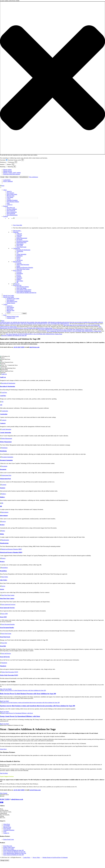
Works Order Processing (22, 264)
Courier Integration (21, 254)
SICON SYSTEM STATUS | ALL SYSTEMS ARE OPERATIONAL (50, 323)
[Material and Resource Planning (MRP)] (11, 549)
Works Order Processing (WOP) (9, 675)
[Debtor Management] (6, 438)
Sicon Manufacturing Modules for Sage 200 (14, 853)
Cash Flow (19, 235)
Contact (5, 304)
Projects (18, 257)
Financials (15, 232)
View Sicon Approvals (11, 334)
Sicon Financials (11, 213)
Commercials (16, 248)
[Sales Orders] (4, 576)
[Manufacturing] (4, 540)
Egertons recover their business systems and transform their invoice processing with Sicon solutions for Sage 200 (37, 706)
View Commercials (52, 331)
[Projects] (2, 558)
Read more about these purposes (11, 174)
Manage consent (5, 860)
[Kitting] (2, 530)
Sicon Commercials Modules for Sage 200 (14, 851)
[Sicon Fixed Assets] (5, 633)
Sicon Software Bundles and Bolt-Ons (26, 292)
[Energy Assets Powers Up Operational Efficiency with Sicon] (16, 713)
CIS (17, 252)
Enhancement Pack (21, 242)
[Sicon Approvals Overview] (7, 604)
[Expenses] (3, 484)
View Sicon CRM (43, 329)
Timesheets (19, 278)
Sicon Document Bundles (7, 627)
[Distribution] (3, 447)
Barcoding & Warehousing (23, 250)
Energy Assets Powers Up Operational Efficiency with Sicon (20, 716)
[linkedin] (1, 802)
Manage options (7, 169)
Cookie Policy (7, 180)
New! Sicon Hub (17, 225)
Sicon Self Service (5, 656)
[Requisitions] (4, 567)
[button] (52, 77)
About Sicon (10, 309)
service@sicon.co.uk (35, 790)
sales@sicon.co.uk (34, 347)
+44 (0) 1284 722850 (18, 347)
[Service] (2, 586)
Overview (19, 263)
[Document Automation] (6, 457)
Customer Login (11, 318)
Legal (8, 203)
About (5, 190)
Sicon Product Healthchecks (23, 291)
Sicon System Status (12, 194)
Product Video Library (9, 847)
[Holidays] (3, 494)
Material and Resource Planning (24, 267)
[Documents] (3, 466)
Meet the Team (10, 195)
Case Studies (10, 197)
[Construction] (4, 411)
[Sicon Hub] (3, 643)
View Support (3, 793)
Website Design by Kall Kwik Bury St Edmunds (55, 857)
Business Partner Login (13, 316)
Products (5, 206)
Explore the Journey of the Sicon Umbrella (21, 323)
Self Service (19, 260)
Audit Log (19, 233)
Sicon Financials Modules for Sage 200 (13, 850)
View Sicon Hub (67, 325)
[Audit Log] (3, 374)
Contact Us (9, 204)
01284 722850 (4, 799)
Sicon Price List (11, 207)
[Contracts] (3, 420)
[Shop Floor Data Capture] (7, 595)
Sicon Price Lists (7, 846)
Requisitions (19, 273)
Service (18, 258)
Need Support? (10, 300)
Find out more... (17, 230)
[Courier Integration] (5, 429)
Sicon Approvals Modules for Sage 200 (13, 854)
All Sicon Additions (12, 209)
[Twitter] (0, 802)
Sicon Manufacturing (12, 215)
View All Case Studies (6, 689)
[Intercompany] (4, 512)
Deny (7, 177)
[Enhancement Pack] (5, 475)
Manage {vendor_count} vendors (12, 172)
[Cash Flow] (3, 392)
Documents (19, 239)
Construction (19, 251)
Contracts (18, 236)
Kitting (18, 266)
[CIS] (1, 401)
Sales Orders (19, 280)
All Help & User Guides (13, 298)
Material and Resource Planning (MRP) (11, 552)
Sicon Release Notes (12, 301)
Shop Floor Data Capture (22, 269)
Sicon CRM (19, 245)
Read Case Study (4, 701)
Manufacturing (17, 261)
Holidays (18, 279)
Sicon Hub (3, 646)
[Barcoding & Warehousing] (7, 383)
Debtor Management (21, 238)
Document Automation (22, 241)
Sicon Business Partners (13, 201)
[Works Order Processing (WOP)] (9, 672)
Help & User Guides (8, 295)
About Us (9, 191)
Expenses (18, 276)
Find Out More (4, 773)
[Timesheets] (3, 662)
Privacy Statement (8, 181)
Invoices (18, 275)
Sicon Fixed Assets (21, 247)
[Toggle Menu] (0, 187)
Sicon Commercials (12, 212)
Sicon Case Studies (21, 288)
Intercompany (20, 244)
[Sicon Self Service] (5, 653)
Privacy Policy (36, 857)
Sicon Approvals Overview (7, 607)
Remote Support (11, 303)
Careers (8, 198)
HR (17, 282)
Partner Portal (13, 326)
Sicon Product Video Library (23, 289)
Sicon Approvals (11, 210)
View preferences (14, 177)
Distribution (19, 255)
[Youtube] (2, 802)
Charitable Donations (12, 200)
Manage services (7, 171)
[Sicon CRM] (4, 613)
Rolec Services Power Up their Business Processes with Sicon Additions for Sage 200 (28, 693)
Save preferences (24, 177)
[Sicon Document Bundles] (7, 624)
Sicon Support (10, 193)
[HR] (1, 503)
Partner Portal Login (8, 839)
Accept (2, 177)
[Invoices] (3, 521)
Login (4, 315)
